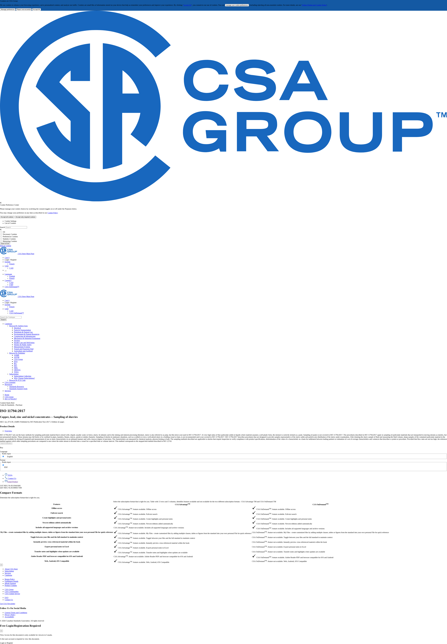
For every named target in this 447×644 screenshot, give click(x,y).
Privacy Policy (10, 615)
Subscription (9, 571)
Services (8, 573)
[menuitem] (230, 328)
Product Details (7, 426)
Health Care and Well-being (24, 343)
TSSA (16, 372)
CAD (11, 268)
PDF (6, 467)
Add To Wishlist (6, 443)
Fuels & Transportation (22, 330)
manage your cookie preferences (237, 5)
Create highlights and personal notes (56, 518)
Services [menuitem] (8, 391)
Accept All (187, 5)
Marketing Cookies (10, 241)
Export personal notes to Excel (57, 547)
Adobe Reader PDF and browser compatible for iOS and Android (57, 556)
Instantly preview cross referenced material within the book (56, 542)
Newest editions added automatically (56, 523)
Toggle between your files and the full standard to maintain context (56, 537)
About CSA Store (11, 569)
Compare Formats (11, 492)
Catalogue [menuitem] (8, 324)
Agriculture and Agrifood (23, 351)
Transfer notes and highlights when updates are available (56, 552)
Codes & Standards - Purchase (11, 405)
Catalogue (8, 575)
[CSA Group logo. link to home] (223, 201)
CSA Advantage (182, 504)
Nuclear (17, 340)
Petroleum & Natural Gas (23, 332)
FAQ (6, 598)
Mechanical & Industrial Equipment (27, 338)
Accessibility (9, 617)
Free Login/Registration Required (20, 625)
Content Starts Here (7, 403)
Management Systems (22, 347)
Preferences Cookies (10, 237)
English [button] (7, 262)
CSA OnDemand (320, 504)
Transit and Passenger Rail (23, 349)
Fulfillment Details (11, 581)
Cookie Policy (52, 213)
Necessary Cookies (10, 234)
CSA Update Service (12, 594)
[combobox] (11, 317)
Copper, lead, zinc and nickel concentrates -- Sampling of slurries (39, 416)
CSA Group (18, 359)
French (11, 264)
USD (6, 266)
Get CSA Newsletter (7, 604)
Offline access (56, 508)
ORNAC (17, 370)
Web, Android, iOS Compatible (56, 561)
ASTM (16, 357)
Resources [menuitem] (8, 384)
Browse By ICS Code (17, 380)
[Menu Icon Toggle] (6, 270)
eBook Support (10, 583)
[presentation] (0, 202)
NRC (16, 368)
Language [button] (8, 274)
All (4, 232)
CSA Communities (12, 592)
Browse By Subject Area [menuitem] (18, 326)
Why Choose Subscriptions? (24, 378)
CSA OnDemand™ (12, 287)
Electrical (17, 328)
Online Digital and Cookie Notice (314, 5)
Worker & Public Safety (23, 345)
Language (3, 452)
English (12, 276)
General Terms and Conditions (16, 613)
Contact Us (9, 600)
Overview (8, 431)
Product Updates (11, 586)
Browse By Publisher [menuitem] (17, 353)
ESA (16, 361)
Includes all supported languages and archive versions (57, 527)
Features (56, 504)
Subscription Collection (22, 376)
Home (7, 395)
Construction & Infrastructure (25, 336)
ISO (15, 366)
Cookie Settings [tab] (10, 221)
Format (2, 460)
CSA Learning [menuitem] (10, 382)
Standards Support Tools (18, 389)
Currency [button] (8, 280)
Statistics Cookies (9, 239)
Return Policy (10, 579)
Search (2, 227)
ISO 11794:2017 (11, 399)
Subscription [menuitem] (14, 374)
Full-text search (57, 513)
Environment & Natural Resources (26, 334)
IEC (15, 364)
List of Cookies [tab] (10, 223)
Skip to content (5, 246)
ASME (16, 355)
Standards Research (16, 387)
